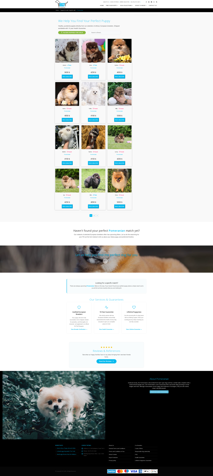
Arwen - (67, 65)
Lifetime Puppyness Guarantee (143, 460)
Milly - (119, 108)
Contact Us (153, 5)
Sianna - (93, 152)
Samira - (119, 65)
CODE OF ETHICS (114, 2)
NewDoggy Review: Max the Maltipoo (66, 454)
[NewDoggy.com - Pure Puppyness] (61, 4)
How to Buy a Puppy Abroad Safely (66, 448)
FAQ (136, 454)
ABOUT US (106, 2)
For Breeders (138, 445)
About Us (111, 445)
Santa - (66, 108)
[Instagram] (154, 2)
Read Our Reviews (105, 361)
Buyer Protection (113, 457)
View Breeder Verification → (79, 329)
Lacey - (119, 152)
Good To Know (140, 5)
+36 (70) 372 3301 (135, 2)
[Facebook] (146, 2)
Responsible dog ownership (142, 451)
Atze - (93, 65)
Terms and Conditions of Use (116, 451)
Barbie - (67, 152)
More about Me (67, 76)
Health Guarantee (139, 457)
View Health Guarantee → (106, 329)
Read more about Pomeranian (159, 392)
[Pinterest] (149, 2)
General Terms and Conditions (117, 448)
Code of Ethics (139, 448)
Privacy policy (112, 460)
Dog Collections (126, 5)
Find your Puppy (111, 5)
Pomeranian (67, 68)
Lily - (67, 195)
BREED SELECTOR (124, 2)
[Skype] (157, 2)
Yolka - (93, 108)
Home (57, 10)
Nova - (119, 195)
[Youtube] (151, 2)
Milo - (93, 195)
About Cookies (113, 454)
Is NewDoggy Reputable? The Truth (66, 451)
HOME (102, 5)
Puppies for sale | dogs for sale (67, 10)
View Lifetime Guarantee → (134, 329)
